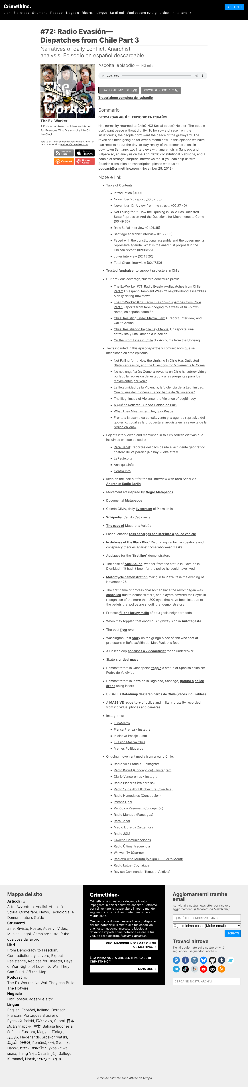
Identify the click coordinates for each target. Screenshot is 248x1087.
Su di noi (117, 12)
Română (39, 1042)
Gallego (65, 1053)
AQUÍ (123, 117)
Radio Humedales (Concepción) (137, 795)
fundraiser (127, 270)
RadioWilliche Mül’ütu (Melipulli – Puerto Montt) (148, 859)
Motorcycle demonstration (127, 577)
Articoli (13, 901)
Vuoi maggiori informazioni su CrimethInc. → (131, 945)
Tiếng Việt (27, 1053)
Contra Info (122, 471)
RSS (23, 901)
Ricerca (88, 12)
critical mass (128, 659)
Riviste (22, 928)
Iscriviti (233, 933)
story (136, 638)
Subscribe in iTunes (85, 153)
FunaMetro (122, 723)
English (13, 1010)
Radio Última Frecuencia (132, 846)
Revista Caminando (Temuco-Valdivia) (142, 872)
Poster (35, 928)
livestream (144, 509)
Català (43, 1053)
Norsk (30, 1059)
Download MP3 (118, 90)
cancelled (113, 595)
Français (14, 1015)
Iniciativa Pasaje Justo (130, 736)
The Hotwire (18, 988)
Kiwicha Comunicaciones (132, 840)
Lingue (101, 12)
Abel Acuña (133, 564)
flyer (123, 629)
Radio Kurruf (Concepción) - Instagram (142, 770)
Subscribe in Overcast (64, 161)
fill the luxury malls (134, 613)
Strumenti (40, 12)
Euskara (28, 1032)
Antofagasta (191, 621)
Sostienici (234, 7)
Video (62, 928)
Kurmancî (15, 1059)
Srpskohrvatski (54, 1037)
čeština (13, 1032)
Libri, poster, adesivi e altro (30, 999)
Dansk (12, 1048)
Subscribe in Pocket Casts (85, 161)
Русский (14, 1021)
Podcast (56, 12)
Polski (29, 1021)
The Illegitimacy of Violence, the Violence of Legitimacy (155, 398)
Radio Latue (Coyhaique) (132, 865)
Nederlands (30, 1037)
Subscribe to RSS (64, 153)
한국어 (24, 1042)
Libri (7, 12)
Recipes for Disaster (45, 961)
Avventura (25, 907)
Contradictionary (21, 955)
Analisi (41, 907)
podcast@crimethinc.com (74, 144)
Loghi (26, 934)
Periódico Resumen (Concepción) (138, 808)
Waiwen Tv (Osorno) (129, 853)
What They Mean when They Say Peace (143, 411)
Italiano (43, 1010)
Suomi (59, 1021)
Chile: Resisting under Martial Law (139, 318)
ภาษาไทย (39, 1048)
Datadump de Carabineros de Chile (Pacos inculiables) (164, 694)
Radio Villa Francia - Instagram (137, 764)
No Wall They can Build (54, 983)
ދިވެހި (53, 1053)
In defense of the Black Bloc (127, 542)
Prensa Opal (123, 802)
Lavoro (43, 955)
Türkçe (57, 1032)
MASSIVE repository (125, 702)
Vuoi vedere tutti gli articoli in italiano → (159, 12)
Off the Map (36, 972)
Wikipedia (114, 517)
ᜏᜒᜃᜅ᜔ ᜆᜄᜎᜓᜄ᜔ (49, 1059)
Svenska (63, 1042)
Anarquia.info (124, 465)
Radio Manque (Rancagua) (133, 814)
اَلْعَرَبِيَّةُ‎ (12, 1042)
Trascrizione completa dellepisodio (125, 97)
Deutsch (58, 1010)
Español (28, 1010)
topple (156, 668)
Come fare (28, 912)
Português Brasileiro (41, 1015)
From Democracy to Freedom (32, 950)
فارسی (12, 1037)
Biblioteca (21, 12)
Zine (11, 928)
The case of (115, 525)
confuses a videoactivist (147, 651)
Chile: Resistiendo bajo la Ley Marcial (141, 329)
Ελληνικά (44, 1021)
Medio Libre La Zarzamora (133, 827)
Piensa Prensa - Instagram (133, 729)
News (44, 912)
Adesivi (49, 928)
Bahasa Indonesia (58, 1026)
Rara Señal (122, 447)
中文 (37, 1026)
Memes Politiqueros (128, 748)
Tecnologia (60, 912)
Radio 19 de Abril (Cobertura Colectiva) (143, 789)
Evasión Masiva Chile (129, 742)
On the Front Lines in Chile (133, 340)
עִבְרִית (25, 1048)
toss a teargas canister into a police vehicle (162, 534)
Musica (13, 934)
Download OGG (161, 90)
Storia (12, 912)
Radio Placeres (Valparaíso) (134, 783)
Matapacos (133, 500)
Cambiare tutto (45, 934)
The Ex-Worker (20, 983)
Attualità (56, 907)
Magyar (43, 1032)
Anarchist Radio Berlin (123, 484)
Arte (11, 907)
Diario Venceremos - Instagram (137, 776)
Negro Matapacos (159, 492)
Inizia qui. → (146, 969)
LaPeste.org (123, 458)
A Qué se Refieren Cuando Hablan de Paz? (145, 405)
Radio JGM (122, 833)
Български (22, 1026)
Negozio (72, 12)
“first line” (139, 555)
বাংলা (51, 1042)
